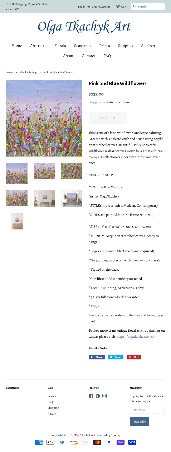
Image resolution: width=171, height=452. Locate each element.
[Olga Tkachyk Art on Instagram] (104, 397)
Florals (60, 45)
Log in (82, 7)
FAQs (95, 306)
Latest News (12, 388)
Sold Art (148, 45)
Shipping (95, 102)
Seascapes (82, 45)
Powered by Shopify (109, 435)
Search (52, 396)
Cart (124, 7)
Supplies (125, 45)
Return (52, 413)
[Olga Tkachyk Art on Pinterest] (98, 397)
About (68, 56)
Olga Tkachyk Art (84, 435)
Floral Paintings (28, 72)
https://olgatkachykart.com (136, 336)
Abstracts (38, 45)
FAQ (107, 56)
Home (16, 45)
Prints (104, 45)
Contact (88, 56)
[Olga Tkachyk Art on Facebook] (91, 397)
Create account (101, 7)
